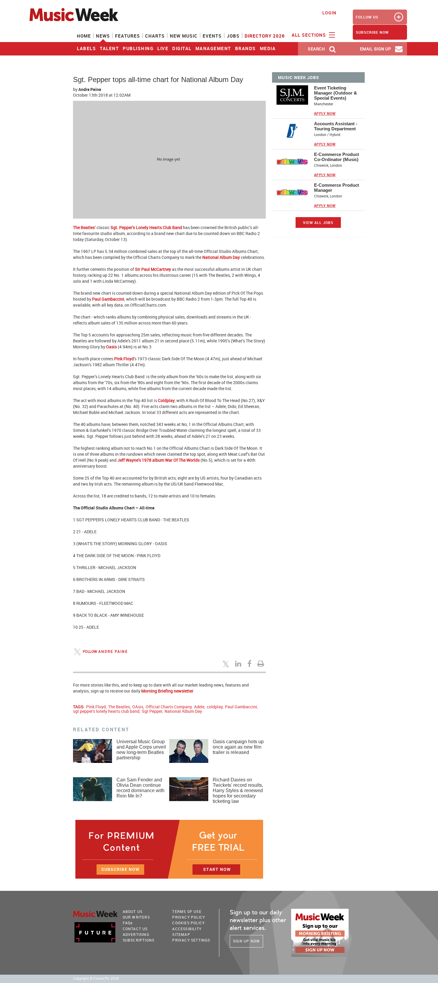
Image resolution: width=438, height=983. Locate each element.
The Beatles (84, 227)
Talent (109, 48)
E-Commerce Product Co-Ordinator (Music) (336, 157)
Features (127, 36)
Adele (199, 707)
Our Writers (136, 917)
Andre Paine (89, 89)
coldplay (215, 707)
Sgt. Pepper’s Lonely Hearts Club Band (146, 227)
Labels (86, 48)
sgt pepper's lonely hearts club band (106, 711)
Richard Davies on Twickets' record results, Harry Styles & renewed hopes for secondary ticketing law (238, 790)
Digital (182, 48)
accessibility (186, 928)
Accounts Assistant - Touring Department (335, 126)
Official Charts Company (169, 707)
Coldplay (166, 400)
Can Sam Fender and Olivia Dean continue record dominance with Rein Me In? (140, 787)
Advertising (136, 934)
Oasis (111, 347)
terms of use (186, 911)
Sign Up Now (246, 941)
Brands (245, 48)
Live (162, 48)
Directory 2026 (265, 36)
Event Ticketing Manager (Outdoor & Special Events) (335, 93)
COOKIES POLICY (188, 922)
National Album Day (221, 257)
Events (212, 36)
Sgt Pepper (152, 711)
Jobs (233, 36)
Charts (155, 36)
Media (268, 48)
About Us (133, 911)
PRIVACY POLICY (188, 917)
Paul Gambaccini (108, 299)
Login (329, 13)
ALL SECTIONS (309, 35)
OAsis (137, 707)
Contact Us (135, 928)
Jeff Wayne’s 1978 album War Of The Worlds (158, 460)
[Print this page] (261, 663)
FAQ (128, 922)
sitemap (181, 934)
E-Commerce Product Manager (336, 188)
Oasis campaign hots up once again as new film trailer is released (238, 747)
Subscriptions (139, 940)
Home (84, 36)
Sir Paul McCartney (153, 269)
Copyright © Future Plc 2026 (96, 978)
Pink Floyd (124, 358)
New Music (184, 36)
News (103, 36)
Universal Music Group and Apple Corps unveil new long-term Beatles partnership (141, 749)
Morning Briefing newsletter (167, 691)
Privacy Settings (191, 940)
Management (213, 48)
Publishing (138, 48)
